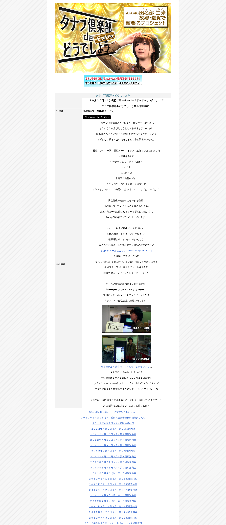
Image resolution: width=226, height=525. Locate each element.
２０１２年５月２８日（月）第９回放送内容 (113, 467)
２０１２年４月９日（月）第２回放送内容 (113, 429)
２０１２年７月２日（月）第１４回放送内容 (113, 495)
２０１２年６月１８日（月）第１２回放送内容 (113, 484)
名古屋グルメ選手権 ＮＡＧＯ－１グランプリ (125, 367)
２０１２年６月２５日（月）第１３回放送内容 (113, 490)
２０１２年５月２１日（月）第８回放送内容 (113, 462)
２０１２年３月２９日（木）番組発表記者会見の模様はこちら (113, 417)
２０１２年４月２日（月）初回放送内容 (113, 423)
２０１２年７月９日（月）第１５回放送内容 (113, 501)
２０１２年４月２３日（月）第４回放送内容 (113, 440)
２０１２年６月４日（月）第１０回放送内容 (113, 473)
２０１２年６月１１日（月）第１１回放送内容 (113, 479)
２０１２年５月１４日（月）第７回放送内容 (113, 456)
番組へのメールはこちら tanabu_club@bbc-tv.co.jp (126, 250)
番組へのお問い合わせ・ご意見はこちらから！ (113, 412)
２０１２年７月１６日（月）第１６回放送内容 (113, 506)
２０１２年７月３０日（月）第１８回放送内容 (113, 518)
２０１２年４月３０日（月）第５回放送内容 (113, 445)
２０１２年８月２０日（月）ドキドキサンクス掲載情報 (113, 523)
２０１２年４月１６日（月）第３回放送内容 (113, 434)
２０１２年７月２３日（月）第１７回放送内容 (113, 512)
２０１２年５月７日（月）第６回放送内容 (113, 451)
